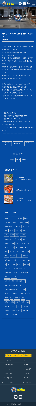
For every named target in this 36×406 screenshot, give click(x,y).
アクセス (16, 273)
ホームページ (8, 268)
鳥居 (15, 260)
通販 (6, 231)
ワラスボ (27, 293)
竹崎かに (7, 302)
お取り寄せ (14, 315)
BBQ (17, 235)
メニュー (7, 277)
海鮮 (6, 252)
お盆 (19, 239)
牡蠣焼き (7, 310)
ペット (19, 256)
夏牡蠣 (23, 243)
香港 (27, 252)
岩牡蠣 (6, 298)
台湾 (23, 252)
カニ (9, 264)
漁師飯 (12, 235)
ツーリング (18, 226)
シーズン (14, 218)
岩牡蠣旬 (22, 235)
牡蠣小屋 (15, 293)
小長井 (18, 243)
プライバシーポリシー (19, 268)
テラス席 (18, 231)
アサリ (6, 256)
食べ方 (13, 306)
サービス (14, 277)
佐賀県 (21, 293)
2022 (26, 222)
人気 (23, 298)
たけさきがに (8, 273)
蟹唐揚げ (7, 218)
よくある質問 (24, 273)
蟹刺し (24, 231)
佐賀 (29, 260)
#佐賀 (12, 159)
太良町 (18, 302)
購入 (11, 298)
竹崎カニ (15, 222)
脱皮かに (7, 243)
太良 (27, 302)
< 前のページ (7, 144)
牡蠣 (23, 302)
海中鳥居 (17, 298)
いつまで (19, 264)
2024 (29, 243)
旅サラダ (12, 256)
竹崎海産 (26, 264)
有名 (26, 247)
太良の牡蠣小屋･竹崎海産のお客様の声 (15, 281)
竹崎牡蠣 (25, 306)
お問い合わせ (8, 260)
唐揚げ (20, 218)
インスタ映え (21, 260)
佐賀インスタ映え (16, 310)
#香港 (18, 159)
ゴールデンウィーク (14, 252)
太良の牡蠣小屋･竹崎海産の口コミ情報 (15, 289)
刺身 (15, 239)
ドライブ (7, 315)
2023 (27, 226)
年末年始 (25, 256)
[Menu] (33, 4)
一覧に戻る (18, 144)
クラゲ (6, 235)
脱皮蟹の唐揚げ (9, 226)
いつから (11, 231)
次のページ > (29, 144)
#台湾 (24, 159)
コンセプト (7, 293)
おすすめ (25, 310)
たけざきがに (8, 239)
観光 (24, 239)
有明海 (21, 247)
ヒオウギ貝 (7, 222)
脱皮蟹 (26, 218)
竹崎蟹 (21, 222)
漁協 (13, 243)
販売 (13, 302)
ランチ (19, 306)
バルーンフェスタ (9, 247)
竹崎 (14, 264)
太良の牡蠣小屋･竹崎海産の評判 (13, 285)
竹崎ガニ (7, 306)
